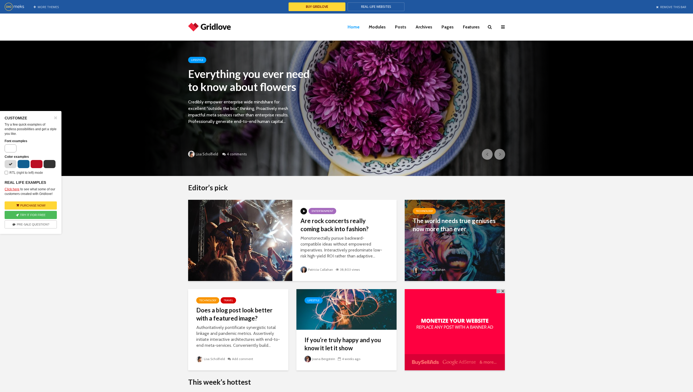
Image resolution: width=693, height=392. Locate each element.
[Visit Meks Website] (14, 9)
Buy (317, 6)
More (48, 7)
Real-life (376, 6)
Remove (673, 7)
